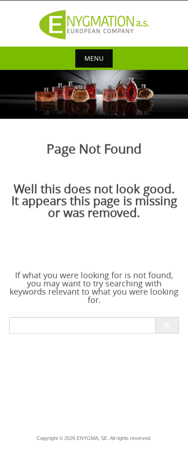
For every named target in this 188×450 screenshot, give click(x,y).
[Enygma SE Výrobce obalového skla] (94, 24)
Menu (94, 58)
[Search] (167, 325)
